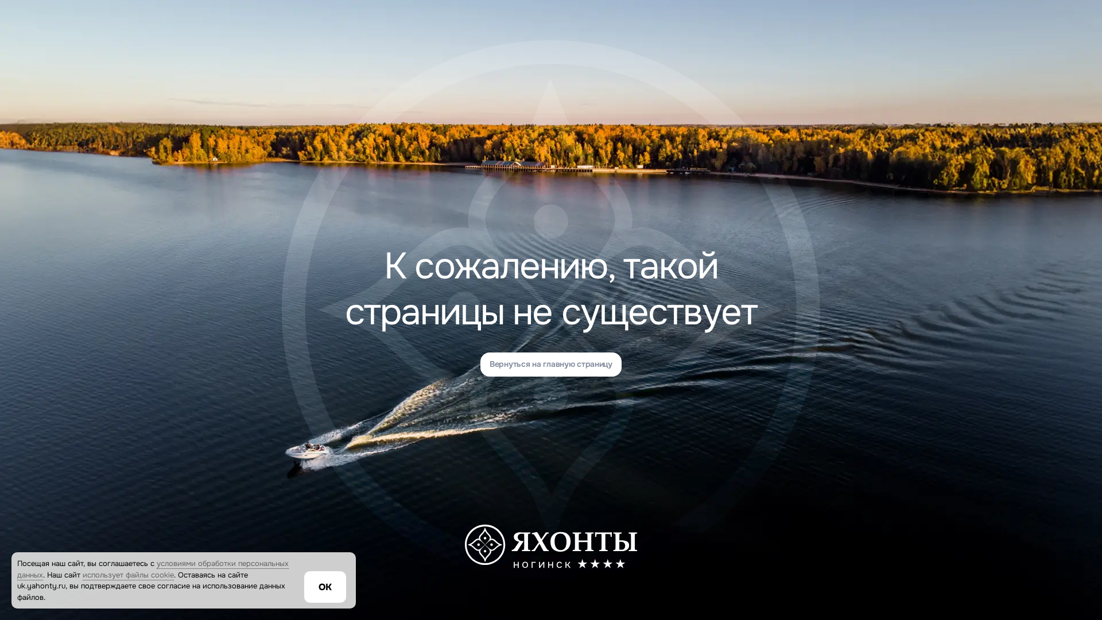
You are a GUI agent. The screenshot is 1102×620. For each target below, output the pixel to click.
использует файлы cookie (128, 575)
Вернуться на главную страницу (551, 364)
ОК (325, 587)
